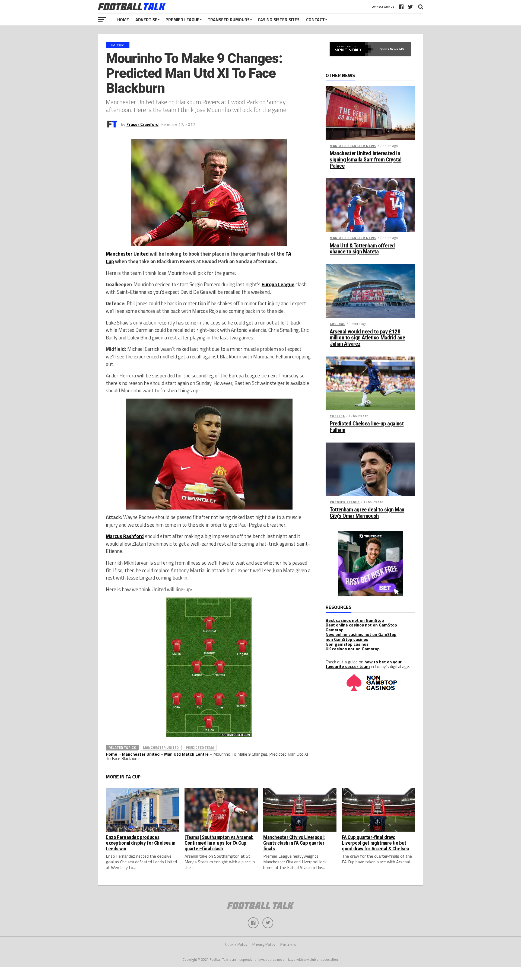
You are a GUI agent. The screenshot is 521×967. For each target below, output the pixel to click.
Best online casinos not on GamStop (361, 625)
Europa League (278, 284)
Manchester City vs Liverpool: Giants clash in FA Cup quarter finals (294, 843)
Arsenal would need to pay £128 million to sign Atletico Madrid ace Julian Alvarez (367, 338)
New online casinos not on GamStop (361, 634)
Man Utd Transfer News (353, 145)
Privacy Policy (263, 944)
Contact (315, 19)
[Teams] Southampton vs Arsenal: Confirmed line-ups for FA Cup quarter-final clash (219, 843)
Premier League (182, 19)
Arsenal (337, 323)
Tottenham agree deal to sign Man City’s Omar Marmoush (367, 513)
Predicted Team (200, 747)
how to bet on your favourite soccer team (364, 664)
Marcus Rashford (125, 536)
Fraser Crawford (142, 124)
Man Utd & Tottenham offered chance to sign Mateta (362, 249)
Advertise (146, 19)
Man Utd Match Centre (186, 754)
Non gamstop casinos (347, 644)
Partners (288, 944)
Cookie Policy (236, 944)
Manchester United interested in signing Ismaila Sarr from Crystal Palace (365, 159)
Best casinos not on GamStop (355, 620)
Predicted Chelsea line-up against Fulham (367, 427)
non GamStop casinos (347, 639)
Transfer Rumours (229, 19)
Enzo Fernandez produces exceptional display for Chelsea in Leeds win (141, 843)
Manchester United (127, 253)
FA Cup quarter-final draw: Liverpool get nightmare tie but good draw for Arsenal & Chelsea (375, 843)
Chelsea (337, 416)
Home (123, 19)
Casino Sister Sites (279, 19)
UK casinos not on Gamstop (353, 648)
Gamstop (335, 629)
